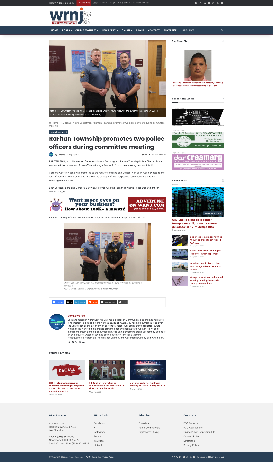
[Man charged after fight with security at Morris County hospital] (148, 370)
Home (54, 30)
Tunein (98, 436)
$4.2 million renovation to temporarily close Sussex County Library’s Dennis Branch (106, 386)
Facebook (99, 423)
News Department (82, 122)
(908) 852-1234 (80, 443)
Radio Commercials (149, 427)
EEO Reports (190, 423)
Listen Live (187, 30)
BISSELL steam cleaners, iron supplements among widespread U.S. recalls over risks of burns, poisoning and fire (66, 387)
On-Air (126, 30)
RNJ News (65, 122)
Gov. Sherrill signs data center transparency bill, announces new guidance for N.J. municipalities (194, 223)
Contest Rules (191, 436)
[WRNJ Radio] (70, 16)
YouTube (99, 440)
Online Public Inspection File (199, 432)
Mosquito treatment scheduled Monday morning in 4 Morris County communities (206, 280)
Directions (189, 440)
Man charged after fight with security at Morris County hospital (148, 384)
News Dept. (109, 30)
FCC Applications (193, 427)
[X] (76, 342)
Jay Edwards (59, 155)
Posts (66, 30)
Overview (144, 423)
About (140, 30)
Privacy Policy (191, 445)
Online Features (85, 30)
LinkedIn (98, 445)
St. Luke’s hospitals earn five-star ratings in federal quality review (205, 266)
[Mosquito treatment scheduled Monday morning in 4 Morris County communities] (180, 281)
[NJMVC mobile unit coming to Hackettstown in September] (180, 254)
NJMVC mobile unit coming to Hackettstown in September (116, 3)
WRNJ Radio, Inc (93, 457)
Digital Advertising (149, 432)
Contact (154, 30)
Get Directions (57, 430)
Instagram (99, 432)
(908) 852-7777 (70, 440)
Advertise (170, 30)
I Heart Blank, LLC (216, 457)
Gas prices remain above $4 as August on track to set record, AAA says (206, 239)
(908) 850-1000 (65, 436)
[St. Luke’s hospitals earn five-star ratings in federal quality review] (180, 267)
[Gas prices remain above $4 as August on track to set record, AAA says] (180, 240)
